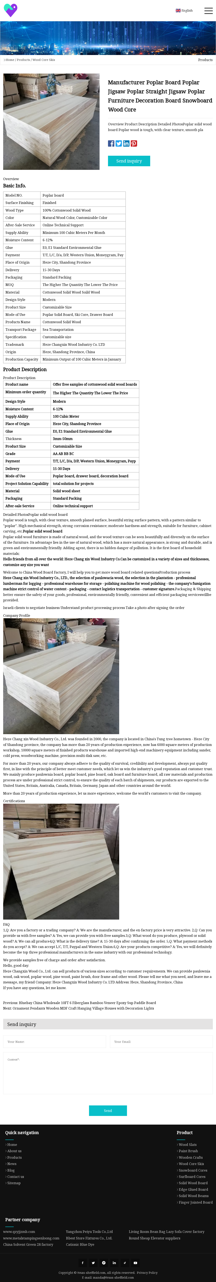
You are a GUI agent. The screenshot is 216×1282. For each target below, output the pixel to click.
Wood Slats (188, 1144)
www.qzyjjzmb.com (19, 1231)
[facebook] (82, 1263)
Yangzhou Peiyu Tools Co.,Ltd (89, 1231)
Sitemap (14, 1183)
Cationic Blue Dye (80, 1244)
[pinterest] (104, 1263)
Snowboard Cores (193, 1170)
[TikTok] (125, 1263)
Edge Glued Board (193, 1189)
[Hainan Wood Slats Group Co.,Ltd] (10, 10)
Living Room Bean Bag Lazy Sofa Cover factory (166, 1231)
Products (23, 60)
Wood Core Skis (43, 60)
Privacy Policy (147, 1273)
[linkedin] (114, 1263)
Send (108, 1110)
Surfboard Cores (192, 1176)
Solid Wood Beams (194, 1195)
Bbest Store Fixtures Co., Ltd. (89, 1238)
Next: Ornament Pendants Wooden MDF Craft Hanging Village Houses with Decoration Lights (78, 1008)
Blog (11, 1170)
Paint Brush (188, 1151)
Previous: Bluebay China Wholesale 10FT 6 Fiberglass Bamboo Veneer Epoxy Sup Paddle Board (79, 1002)
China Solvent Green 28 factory (28, 1244)
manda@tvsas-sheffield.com (113, 1277)
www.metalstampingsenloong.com (31, 1238)
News (11, 1163)
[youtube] (135, 1263)
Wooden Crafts (191, 1157)
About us (14, 1151)
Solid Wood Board (193, 1183)
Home (10, 60)
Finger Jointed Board (196, 1202)
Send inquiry (129, 161)
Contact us (15, 1176)
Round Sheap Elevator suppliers (154, 1238)
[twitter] (93, 1263)
